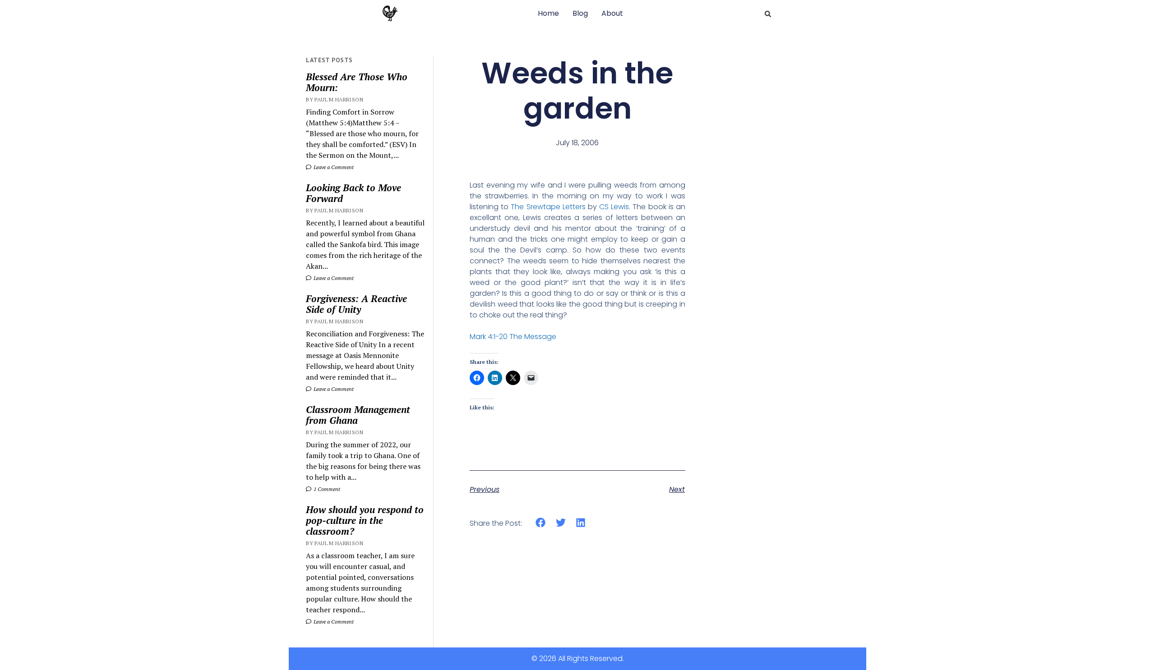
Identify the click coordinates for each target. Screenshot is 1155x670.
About (612, 13)
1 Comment (326, 489)
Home (548, 13)
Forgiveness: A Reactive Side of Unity (356, 304)
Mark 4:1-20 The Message (513, 336)
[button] (768, 14)
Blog (580, 13)
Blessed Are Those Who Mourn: (356, 82)
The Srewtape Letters (548, 207)
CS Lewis (614, 207)
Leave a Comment (333, 167)
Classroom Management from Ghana (358, 415)
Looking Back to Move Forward (353, 193)
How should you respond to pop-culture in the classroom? (365, 520)
